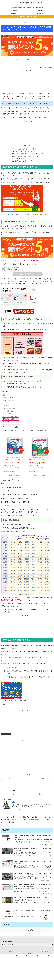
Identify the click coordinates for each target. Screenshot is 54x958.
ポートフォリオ (44, 951)
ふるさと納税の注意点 (19, 158)
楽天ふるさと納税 (40, 108)
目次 (25, 145)
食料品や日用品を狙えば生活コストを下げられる (26, 156)
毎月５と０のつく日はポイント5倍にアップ (25, 151)
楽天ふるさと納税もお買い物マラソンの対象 (24, 149)
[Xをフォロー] (40, 790)
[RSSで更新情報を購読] (40, 794)
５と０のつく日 (29, 736)
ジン (13, 802)
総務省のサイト (5, 531)
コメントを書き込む (27, 930)
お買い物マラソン (20, 736)
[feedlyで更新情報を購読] (14, 794)
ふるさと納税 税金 (6, 733)
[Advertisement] (27, 81)
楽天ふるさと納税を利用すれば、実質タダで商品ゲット (28, 154)
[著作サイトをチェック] (14, 790)
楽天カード (15, 94)
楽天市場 (4, 736)
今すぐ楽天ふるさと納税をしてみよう (22, 161)
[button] (50, 490)
